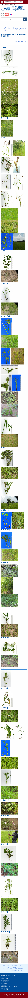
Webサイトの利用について (15, 966)
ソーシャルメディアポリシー (10, 967)
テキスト (14, 41)
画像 (19, 41)
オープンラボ (6, 970)
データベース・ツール (8, 27)
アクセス (15, 1)
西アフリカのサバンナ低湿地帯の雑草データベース (14, 30)
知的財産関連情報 (19, 969)
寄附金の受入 (14, 970)
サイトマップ (21, 970)
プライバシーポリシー (8, 969)
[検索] (25, 19)
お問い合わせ (8, 1)
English (20, 1)
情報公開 (5, 966)
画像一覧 (23, 41)
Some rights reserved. (18, 994)
